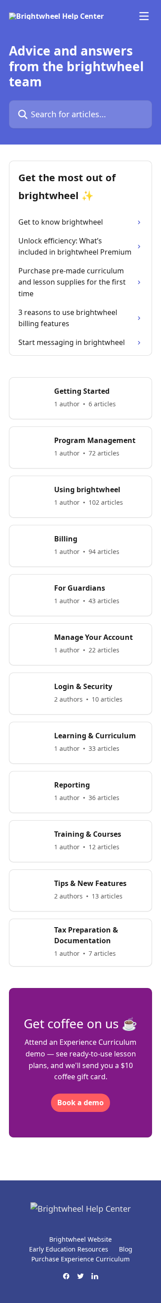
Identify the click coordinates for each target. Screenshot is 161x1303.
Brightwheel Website (80, 1239)
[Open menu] (144, 16)
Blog (125, 1249)
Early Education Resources (68, 1249)
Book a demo (80, 1102)
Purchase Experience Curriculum (80, 1259)
